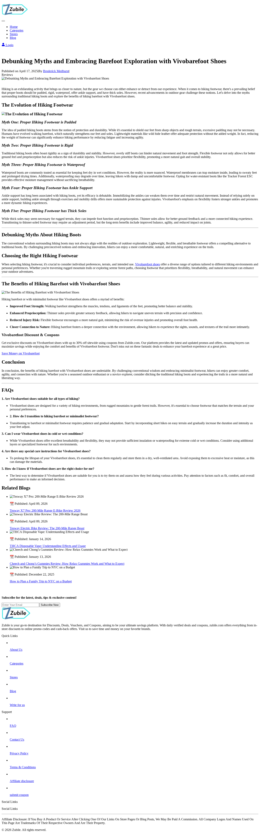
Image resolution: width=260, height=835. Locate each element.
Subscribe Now (49, 604)
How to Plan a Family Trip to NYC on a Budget (41, 581)
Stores (14, 34)
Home (14, 26)
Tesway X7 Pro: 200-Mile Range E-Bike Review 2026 (45, 510)
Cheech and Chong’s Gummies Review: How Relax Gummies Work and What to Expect (67, 563)
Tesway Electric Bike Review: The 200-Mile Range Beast (47, 528)
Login (9, 45)
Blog (13, 37)
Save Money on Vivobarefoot (21, 353)
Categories (16, 30)
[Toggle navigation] (3, 21)
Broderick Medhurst (56, 71)
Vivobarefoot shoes (147, 264)
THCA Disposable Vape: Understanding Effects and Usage (48, 546)
